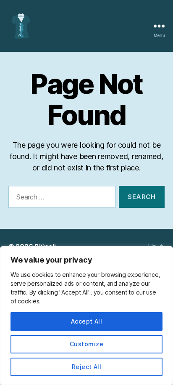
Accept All (86, 321)
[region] (86, 315)
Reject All (87, 366)
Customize (86, 344)
